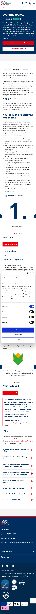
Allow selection (18, 334)
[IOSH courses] (22, 584)
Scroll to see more (17, 49)
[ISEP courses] (6, 595)
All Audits (5, 7)
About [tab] (29, 278)
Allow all (18, 329)
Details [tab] (18, 278)
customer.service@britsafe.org (21, 441)
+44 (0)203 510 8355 (10, 534)
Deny (18, 339)
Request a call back (18, 43)
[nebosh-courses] (14, 584)
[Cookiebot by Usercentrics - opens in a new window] (26, 273)
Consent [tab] (6, 278)
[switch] (31, 311)
